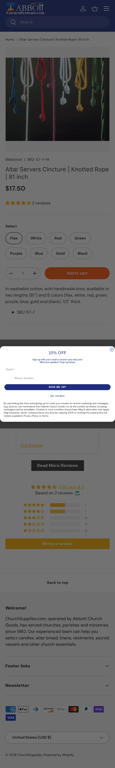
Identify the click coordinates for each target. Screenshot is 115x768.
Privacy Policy (31, 416)
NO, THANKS (57, 396)
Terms (44, 416)
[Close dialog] (111, 349)
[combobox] (8, 378)
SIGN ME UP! (58, 387)
